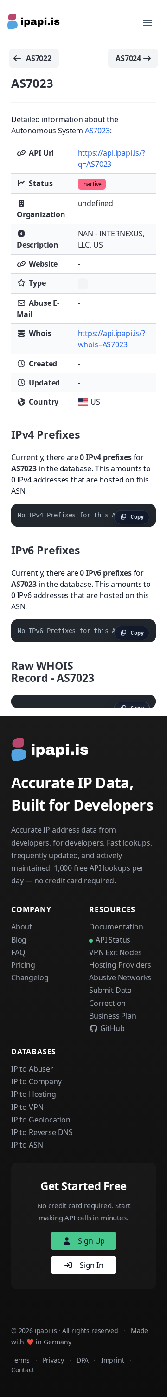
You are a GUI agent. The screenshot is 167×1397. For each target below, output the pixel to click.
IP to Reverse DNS (42, 1132)
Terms (20, 1360)
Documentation (116, 927)
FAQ (18, 952)
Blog (18, 940)
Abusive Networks (120, 977)
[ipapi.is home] (34, 22)
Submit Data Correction (110, 996)
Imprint (112, 1360)
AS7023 (97, 130)
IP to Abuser (32, 1069)
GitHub (111, 1028)
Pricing (23, 965)
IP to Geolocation (41, 1120)
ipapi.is (46, 1330)
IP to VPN (27, 1107)
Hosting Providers (120, 965)
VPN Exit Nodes (115, 952)
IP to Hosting (33, 1094)
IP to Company (36, 1081)
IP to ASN (27, 1145)
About (21, 927)
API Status (113, 940)
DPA (82, 1360)
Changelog (29, 977)
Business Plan (112, 1016)
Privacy (53, 1360)
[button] (147, 23)
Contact (22, 1369)
